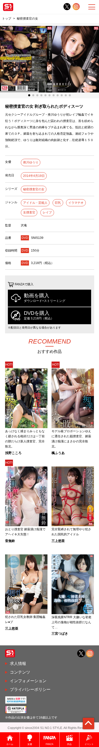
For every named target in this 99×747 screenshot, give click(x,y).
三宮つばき (60, 633)
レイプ (47, 212)
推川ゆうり (30, 162)
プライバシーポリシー (30, 689)
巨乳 (58, 203)
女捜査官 (29, 212)
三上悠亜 (58, 540)
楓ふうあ (58, 453)
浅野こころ (13, 453)
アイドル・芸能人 (35, 203)
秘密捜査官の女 (33, 189)
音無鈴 (10, 540)
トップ (6, 18)
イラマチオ (76, 203)
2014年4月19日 (34, 176)
